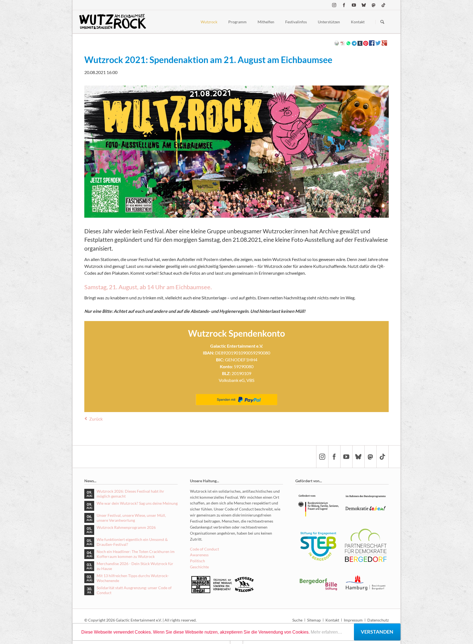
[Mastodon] (374, 5)
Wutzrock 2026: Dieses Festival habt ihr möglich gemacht (130, 493)
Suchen (382, 21)
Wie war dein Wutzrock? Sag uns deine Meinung (137, 503)
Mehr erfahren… (326, 632)
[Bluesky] (364, 5)
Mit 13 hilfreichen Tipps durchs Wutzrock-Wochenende (133, 578)
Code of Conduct (204, 549)
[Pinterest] (365, 43)
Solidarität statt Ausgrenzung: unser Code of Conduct (134, 590)
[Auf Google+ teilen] (384, 44)
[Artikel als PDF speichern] (342, 44)
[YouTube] (354, 5)
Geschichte (199, 566)
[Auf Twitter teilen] (378, 44)
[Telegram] (354, 43)
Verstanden (377, 632)
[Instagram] (334, 5)
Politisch (197, 560)
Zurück (96, 418)
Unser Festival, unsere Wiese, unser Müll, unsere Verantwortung (131, 518)
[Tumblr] (359, 43)
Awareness (199, 554)
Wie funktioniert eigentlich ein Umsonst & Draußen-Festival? (132, 542)
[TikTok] (383, 5)
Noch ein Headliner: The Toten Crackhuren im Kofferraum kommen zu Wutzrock (136, 554)
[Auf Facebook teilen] (371, 44)
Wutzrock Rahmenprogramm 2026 (126, 527)
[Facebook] (344, 5)
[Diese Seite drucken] (336, 44)
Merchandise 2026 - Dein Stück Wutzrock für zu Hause (135, 566)
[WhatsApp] (348, 43)
